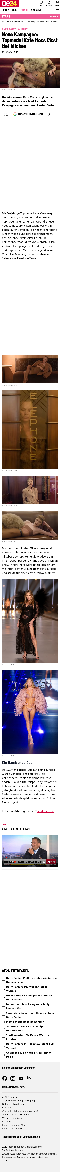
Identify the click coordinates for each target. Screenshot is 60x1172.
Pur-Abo (6, 1122)
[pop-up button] (48, 862)
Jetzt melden (45, 811)
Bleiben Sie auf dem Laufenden (18, 1067)
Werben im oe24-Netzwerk (15, 1115)
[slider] (17, 862)
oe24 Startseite (9, 1097)
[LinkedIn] (29, 1078)
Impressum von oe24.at (14, 1125)
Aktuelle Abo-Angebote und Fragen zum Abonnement (29, 1154)
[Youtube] (21, 1078)
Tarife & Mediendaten (13, 1150)
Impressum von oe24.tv (14, 1129)
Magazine (36, 10)
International (19, 22)
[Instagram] (12, 1078)
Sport (15, 10)
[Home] (3, 22)
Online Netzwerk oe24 (13, 1087)
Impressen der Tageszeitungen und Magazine (25, 1157)
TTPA (4, 1161)
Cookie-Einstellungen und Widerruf (20, 1111)
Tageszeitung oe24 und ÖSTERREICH (21, 1136)
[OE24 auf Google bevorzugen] (48, 114)
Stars (24, 10)
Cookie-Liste (8, 1108)
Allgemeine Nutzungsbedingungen (19, 1101)
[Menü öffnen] (57, 10)
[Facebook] (4, 1078)
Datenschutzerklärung (13, 1104)
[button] (30, 851)
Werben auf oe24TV (12, 1118)
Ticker (5, 10)
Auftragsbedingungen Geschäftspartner (22, 1147)
